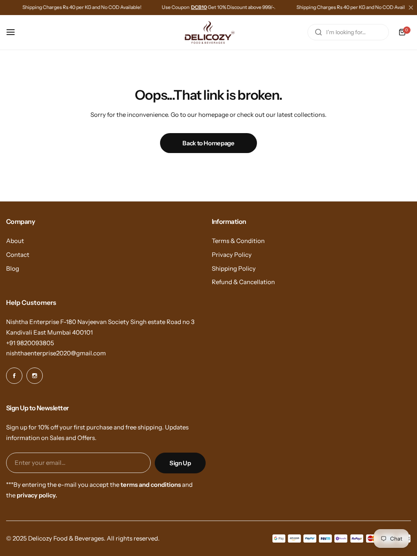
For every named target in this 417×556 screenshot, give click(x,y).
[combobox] (348, 32)
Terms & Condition (238, 241)
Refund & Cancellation (243, 282)
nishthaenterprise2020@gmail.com (56, 353)
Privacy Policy (232, 254)
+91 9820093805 (30, 343)
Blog (12, 268)
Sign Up (180, 463)
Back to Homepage (208, 143)
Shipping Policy (234, 268)
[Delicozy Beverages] (208, 32)
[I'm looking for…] (318, 32)
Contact (17, 254)
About (15, 241)
